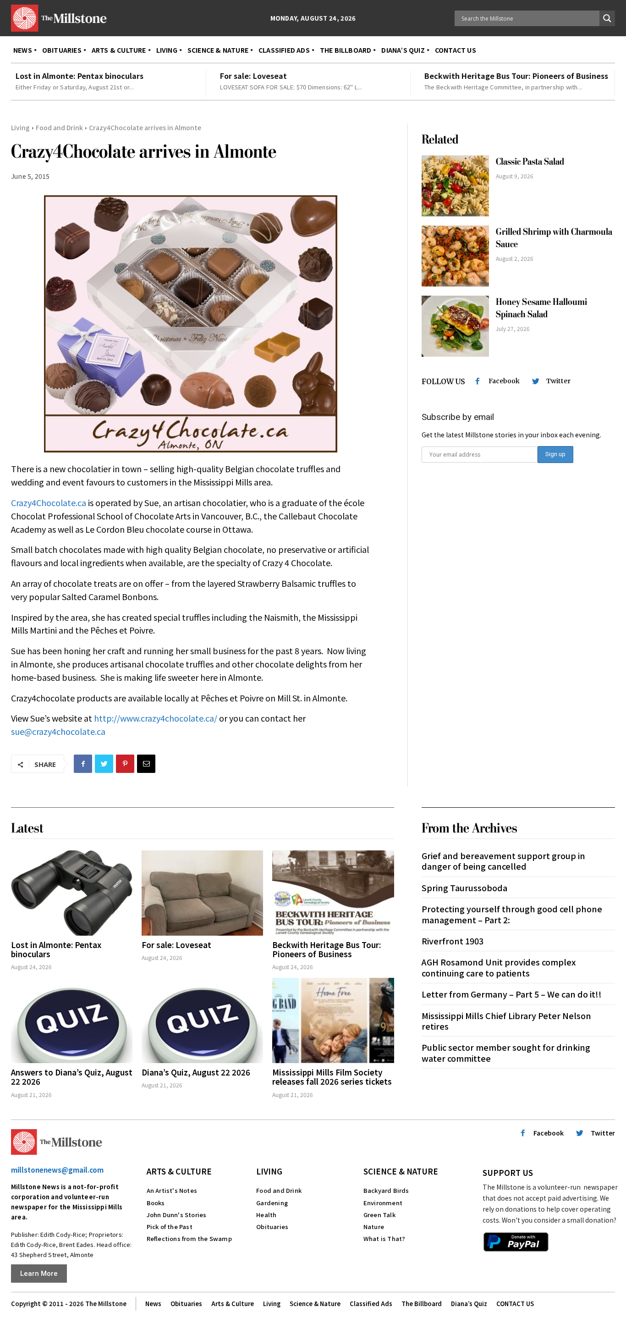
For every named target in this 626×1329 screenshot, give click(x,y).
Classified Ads (371, 1303)
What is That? (384, 1238)
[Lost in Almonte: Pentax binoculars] (71, 893)
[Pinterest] (125, 764)
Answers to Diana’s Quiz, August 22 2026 (71, 1076)
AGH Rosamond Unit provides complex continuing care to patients (499, 967)
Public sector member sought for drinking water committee (506, 1052)
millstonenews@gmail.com (57, 1170)
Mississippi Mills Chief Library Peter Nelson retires (506, 1020)
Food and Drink (59, 127)
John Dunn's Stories (177, 1214)
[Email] (146, 764)
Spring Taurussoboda (464, 887)
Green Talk (379, 1214)
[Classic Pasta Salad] (455, 185)
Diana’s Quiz (469, 1303)
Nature (373, 1226)
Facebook (504, 381)
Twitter (558, 381)
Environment (382, 1202)
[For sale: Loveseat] (202, 893)
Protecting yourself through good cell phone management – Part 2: (512, 914)
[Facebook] (83, 764)
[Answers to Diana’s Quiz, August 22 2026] (71, 1020)
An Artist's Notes (172, 1190)
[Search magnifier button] (607, 18)
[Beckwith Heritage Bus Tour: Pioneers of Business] (333, 893)
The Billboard (421, 1303)
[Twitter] (104, 764)
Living (20, 127)
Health (266, 1214)
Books (156, 1202)
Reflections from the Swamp (189, 1238)
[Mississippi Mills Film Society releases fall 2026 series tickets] (333, 1020)
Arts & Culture (179, 1171)
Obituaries (272, 1226)
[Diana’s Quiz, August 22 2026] (202, 1020)
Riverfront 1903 (452, 941)
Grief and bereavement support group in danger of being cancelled (503, 860)
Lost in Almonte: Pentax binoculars (79, 75)
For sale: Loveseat (253, 75)
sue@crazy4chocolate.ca (58, 731)
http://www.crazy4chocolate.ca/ (155, 718)
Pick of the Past (169, 1226)
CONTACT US (515, 1303)
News (153, 1303)
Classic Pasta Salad (530, 161)
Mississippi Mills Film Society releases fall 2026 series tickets (332, 1076)
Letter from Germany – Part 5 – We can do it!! (512, 994)
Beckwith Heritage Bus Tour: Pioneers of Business (516, 75)
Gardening (272, 1202)
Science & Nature (400, 1171)
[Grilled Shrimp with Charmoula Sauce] (455, 256)
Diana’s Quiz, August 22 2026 (196, 1072)
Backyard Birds (386, 1190)
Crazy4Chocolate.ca (48, 502)
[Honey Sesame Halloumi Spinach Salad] (455, 326)
